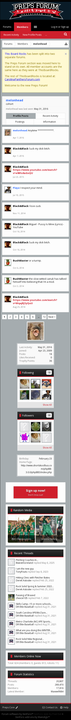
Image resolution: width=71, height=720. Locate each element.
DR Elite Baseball (25, 606)
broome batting (49, 539)
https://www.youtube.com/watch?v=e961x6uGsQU (35, 171)
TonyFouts (21, 571)
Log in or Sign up (60, 26)
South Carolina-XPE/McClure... (31, 612)
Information (49, 121)
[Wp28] (25, 384)
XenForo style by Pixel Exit (48, 714)
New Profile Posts (32, 34)
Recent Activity (50, 115)
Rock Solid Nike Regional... (30, 639)
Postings (19, 121)
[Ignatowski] (25, 438)
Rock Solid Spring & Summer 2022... (35, 586)
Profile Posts (20, 115)
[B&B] (46, 427)
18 (49, 372)
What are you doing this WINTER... (34, 630)
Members (22, 27)
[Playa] (46, 395)
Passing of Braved (25, 595)
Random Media (22, 510)
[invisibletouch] (25, 427)
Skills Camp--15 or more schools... (34, 604)
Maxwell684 (57, 691)
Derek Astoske (23, 580)
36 (50, 360)
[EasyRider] (35, 395)
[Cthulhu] (35, 427)
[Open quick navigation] (66, 44)
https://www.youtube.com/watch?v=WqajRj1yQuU (35, 301)
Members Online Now (27, 656)
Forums (7, 26)
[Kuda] (46, 438)
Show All (47, 404)
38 (49, 415)
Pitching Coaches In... (27, 560)
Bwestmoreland (24, 562)
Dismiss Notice (65, 53)
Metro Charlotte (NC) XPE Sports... (34, 621)
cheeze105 (21, 598)
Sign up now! (35, 492)
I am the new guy (25, 568)
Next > (51, 317)
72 (44, 317)
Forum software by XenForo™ (18, 714)
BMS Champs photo (21, 539)
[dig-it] (25, 395)
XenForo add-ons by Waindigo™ (32, 717)
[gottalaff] (35, 384)
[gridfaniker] (46, 384)
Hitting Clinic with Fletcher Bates (33, 577)
